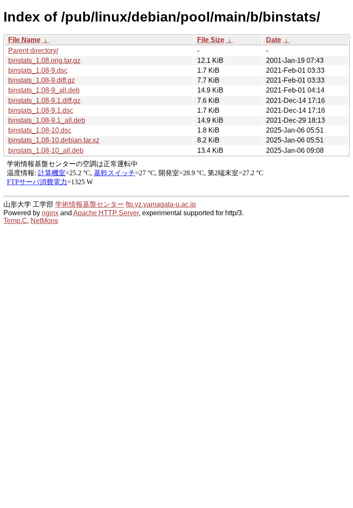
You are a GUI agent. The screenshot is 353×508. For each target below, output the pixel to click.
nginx (50, 213)
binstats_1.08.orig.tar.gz (44, 60)
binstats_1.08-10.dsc (39, 130)
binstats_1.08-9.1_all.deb (46, 120)
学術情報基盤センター (89, 204)
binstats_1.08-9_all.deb (44, 90)
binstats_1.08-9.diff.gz (41, 80)
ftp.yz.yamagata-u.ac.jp (161, 204)
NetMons (44, 220)
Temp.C (15, 220)
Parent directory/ (33, 50)
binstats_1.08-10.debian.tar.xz (53, 140)
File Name (24, 39)
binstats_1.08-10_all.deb (46, 150)
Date (273, 39)
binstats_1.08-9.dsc (38, 70)
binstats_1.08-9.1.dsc (40, 110)
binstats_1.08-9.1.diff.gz (44, 100)
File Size (210, 39)
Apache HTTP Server (106, 213)
